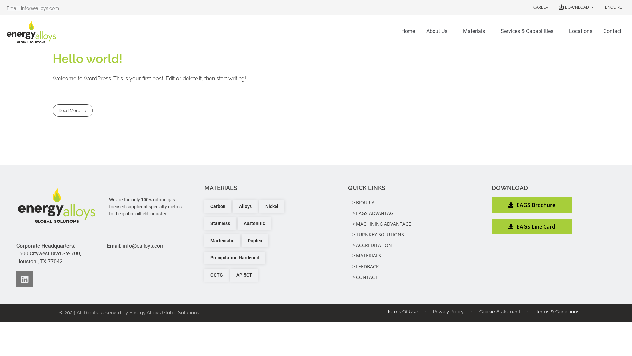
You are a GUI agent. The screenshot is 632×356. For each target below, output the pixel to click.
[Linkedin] (24, 279)
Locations (580, 31)
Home (408, 31)
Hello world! (88, 58)
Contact (612, 31)
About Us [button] (436, 31)
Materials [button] (474, 31)
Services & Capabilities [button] (527, 31)
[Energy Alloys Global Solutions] (56, 205)
